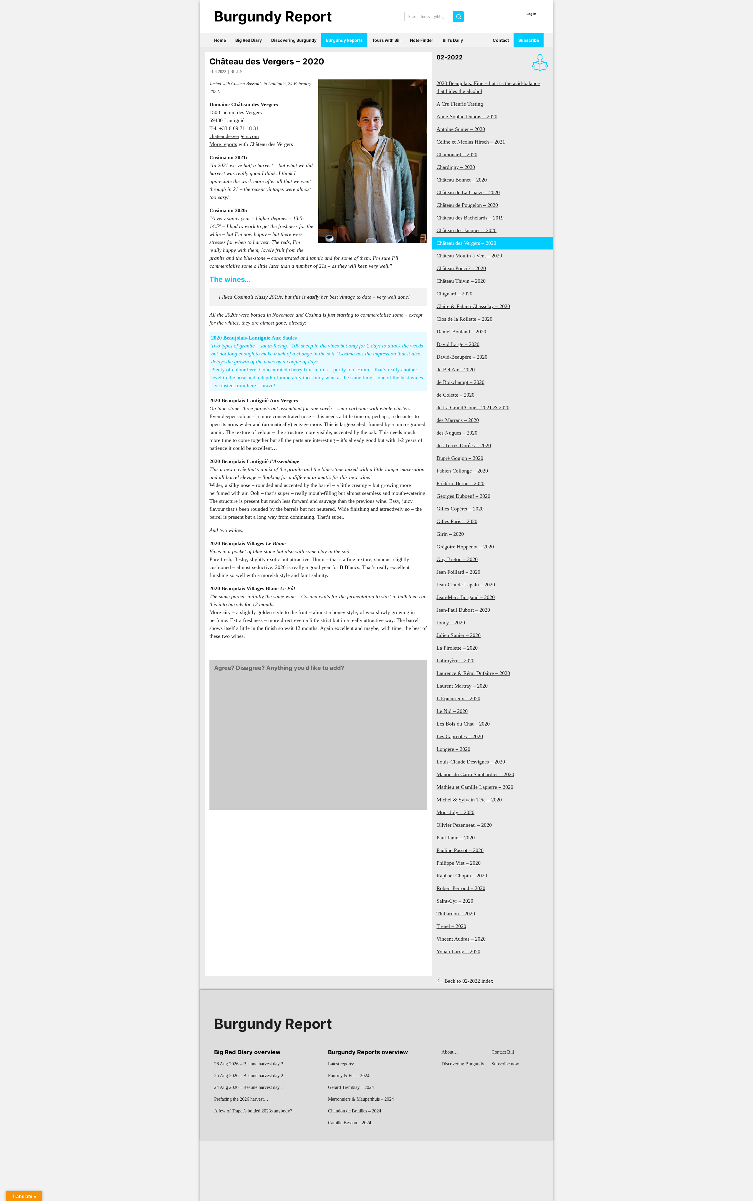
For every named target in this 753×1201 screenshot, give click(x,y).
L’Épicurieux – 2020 (458, 698)
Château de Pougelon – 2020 (467, 205)
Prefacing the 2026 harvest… (241, 1099)
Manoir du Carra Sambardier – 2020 (475, 774)
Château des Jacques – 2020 (467, 230)
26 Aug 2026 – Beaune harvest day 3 (248, 1063)
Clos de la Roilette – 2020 (464, 319)
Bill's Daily (453, 40)
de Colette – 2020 (455, 395)
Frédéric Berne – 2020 (460, 483)
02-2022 (450, 57)
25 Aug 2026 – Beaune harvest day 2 (248, 1075)
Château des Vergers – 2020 (266, 61)
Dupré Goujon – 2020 (460, 458)
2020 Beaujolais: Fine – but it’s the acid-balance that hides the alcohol (488, 87)
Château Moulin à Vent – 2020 (469, 256)
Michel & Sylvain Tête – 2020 (469, 800)
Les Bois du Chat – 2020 (463, 724)
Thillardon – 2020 (456, 913)
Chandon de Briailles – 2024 (354, 1110)
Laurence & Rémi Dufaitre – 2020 (473, 673)
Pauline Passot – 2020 (460, 850)
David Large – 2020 (458, 344)
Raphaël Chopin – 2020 (462, 876)
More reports (223, 144)
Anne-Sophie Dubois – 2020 (467, 116)
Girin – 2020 (450, 534)
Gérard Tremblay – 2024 (351, 1087)
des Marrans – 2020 (458, 420)
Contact (501, 40)
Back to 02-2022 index (468, 981)
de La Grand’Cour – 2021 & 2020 (473, 407)
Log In (531, 14)
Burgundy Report (273, 16)
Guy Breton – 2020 (457, 559)
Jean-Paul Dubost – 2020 (463, 610)
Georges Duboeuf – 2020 (463, 496)
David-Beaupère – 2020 (462, 357)
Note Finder (421, 40)
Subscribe (528, 40)
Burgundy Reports (344, 40)
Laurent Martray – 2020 (462, 686)
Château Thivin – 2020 (461, 281)
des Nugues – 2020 (457, 433)
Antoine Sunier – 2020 (461, 129)
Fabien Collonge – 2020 (462, 471)
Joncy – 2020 (451, 623)
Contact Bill (503, 1051)
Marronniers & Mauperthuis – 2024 (361, 1099)
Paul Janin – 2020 (456, 838)
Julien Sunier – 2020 (459, 635)
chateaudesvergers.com (234, 136)
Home (220, 40)
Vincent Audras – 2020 (461, 939)
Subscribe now (505, 1063)
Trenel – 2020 (451, 926)
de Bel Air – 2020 (456, 369)
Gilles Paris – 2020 (457, 521)
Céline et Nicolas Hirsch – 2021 (471, 142)
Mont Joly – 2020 (455, 812)
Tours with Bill (386, 40)
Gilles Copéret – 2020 (460, 509)
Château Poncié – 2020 (461, 268)
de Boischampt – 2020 (460, 382)
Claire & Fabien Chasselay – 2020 (473, 306)
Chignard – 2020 (454, 294)
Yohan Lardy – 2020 (458, 951)
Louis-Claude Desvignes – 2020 (471, 762)
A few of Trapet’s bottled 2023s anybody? (253, 1110)
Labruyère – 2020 (455, 660)
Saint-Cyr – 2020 (455, 901)
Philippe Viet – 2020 (459, 863)
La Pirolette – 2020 (457, 648)
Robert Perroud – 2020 (461, 888)
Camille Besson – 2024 (349, 1122)
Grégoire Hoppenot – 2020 (465, 547)
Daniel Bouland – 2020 (461, 332)
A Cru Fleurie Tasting (460, 104)
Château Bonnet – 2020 (462, 180)
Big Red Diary (248, 40)
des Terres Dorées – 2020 (464, 445)
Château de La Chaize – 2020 (468, 192)
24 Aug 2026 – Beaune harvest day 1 (248, 1087)
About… (450, 1051)
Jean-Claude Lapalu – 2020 (466, 585)
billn (236, 71)
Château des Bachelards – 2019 (470, 218)
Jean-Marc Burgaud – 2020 (466, 597)
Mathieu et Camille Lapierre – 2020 (475, 787)
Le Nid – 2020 (452, 711)
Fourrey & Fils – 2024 (348, 1075)
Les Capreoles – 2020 (460, 736)
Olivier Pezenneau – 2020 (464, 825)
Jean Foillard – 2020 (458, 572)
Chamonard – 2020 (457, 154)
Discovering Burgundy (293, 40)
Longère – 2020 (453, 749)
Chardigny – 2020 (456, 167)
